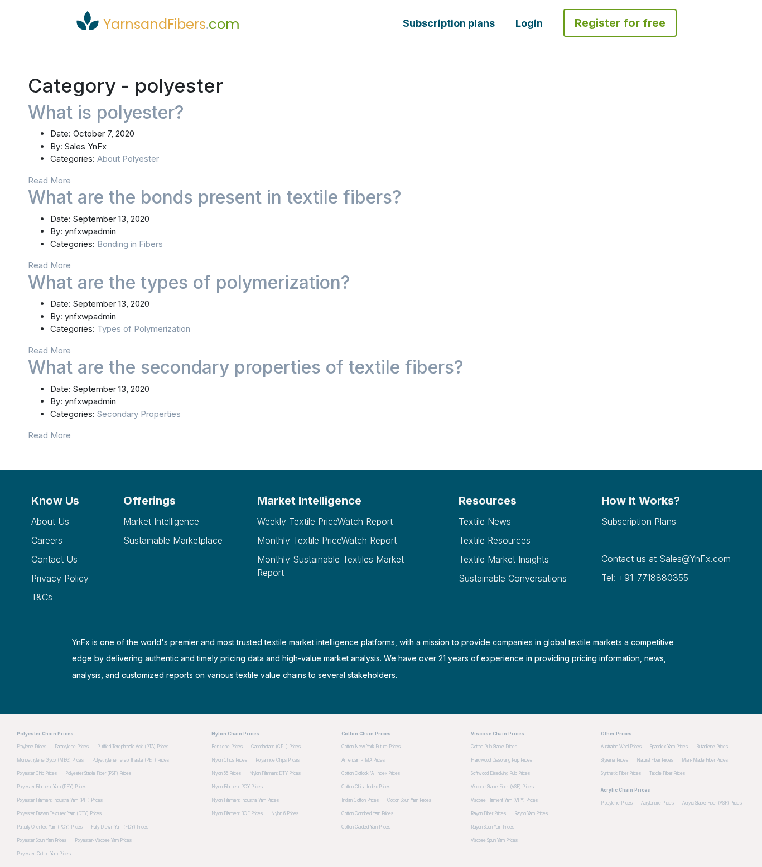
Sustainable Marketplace (173, 540)
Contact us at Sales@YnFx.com (666, 558)
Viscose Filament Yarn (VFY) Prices (504, 800)
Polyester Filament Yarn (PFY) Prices (51, 786)
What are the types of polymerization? (189, 282)
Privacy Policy (60, 578)
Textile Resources (494, 540)
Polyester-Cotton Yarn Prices (44, 853)
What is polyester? (106, 112)
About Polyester (128, 158)
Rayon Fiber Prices (488, 813)
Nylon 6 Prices (284, 813)
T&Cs (41, 597)
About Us (50, 521)
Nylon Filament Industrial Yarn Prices (245, 800)
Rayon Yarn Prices (531, 813)
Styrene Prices (614, 760)
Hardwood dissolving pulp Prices (501, 760)
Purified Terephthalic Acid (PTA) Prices (132, 746)
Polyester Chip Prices (37, 773)
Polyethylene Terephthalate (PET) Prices (130, 760)
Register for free (620, 23)
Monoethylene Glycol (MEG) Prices (50, 760)
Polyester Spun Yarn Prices (41, 840)
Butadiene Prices (712, 746)
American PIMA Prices (363, 760)
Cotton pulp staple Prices (494, 746)
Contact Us (54, 559)
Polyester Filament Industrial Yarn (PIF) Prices (60, 800)
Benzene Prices (227, 746)
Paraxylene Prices (72, 746)
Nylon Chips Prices (229, 760)
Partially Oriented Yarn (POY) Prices (50, 827)
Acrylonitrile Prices (657, 803)
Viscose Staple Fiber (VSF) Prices (502, 786)
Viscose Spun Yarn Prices (494, 840)
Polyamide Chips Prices (277, 760)
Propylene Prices (617, 803)
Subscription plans (449, 23)
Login (529, 23)
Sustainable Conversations (513, 578)
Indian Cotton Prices (360, 800)
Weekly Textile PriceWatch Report (325, 521)
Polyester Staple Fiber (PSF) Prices (98, 773)
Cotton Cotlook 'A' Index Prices (370, 773)
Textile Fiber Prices (667, 773)
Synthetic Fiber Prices (621, 773)
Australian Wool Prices (621, 746)
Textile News (485, 521)
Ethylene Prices (31, 746)
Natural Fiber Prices (654, 760)
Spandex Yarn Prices (669, 746)
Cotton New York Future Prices (371, 746)
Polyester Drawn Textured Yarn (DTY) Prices (59, 813)
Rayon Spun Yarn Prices (492, 827)
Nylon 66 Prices (226, 773)
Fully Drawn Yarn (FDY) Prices (119, 827)
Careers (46, 540)
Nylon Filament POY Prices (237, 786)
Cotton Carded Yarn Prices (365, 827)
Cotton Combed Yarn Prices (367, 813)
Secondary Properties (139, 414)
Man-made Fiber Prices (705, 760)
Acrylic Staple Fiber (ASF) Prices (712, 803)
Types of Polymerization (143, 328)
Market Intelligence (161, 521)
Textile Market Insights (504, 559)
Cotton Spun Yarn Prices (409, 800)
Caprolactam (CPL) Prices (276, 746)
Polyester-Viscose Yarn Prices (103, 840)
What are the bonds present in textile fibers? (215, 197)
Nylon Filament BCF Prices (237, 813)
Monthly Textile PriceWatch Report (327, 540)
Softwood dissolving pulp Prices (500, 773)
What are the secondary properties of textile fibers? (246, 367)
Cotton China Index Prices (365, 786)
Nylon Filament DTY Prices (275, 773)
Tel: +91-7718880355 (644, 577)
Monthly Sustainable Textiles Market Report (330, 566)
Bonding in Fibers (130, 244)
